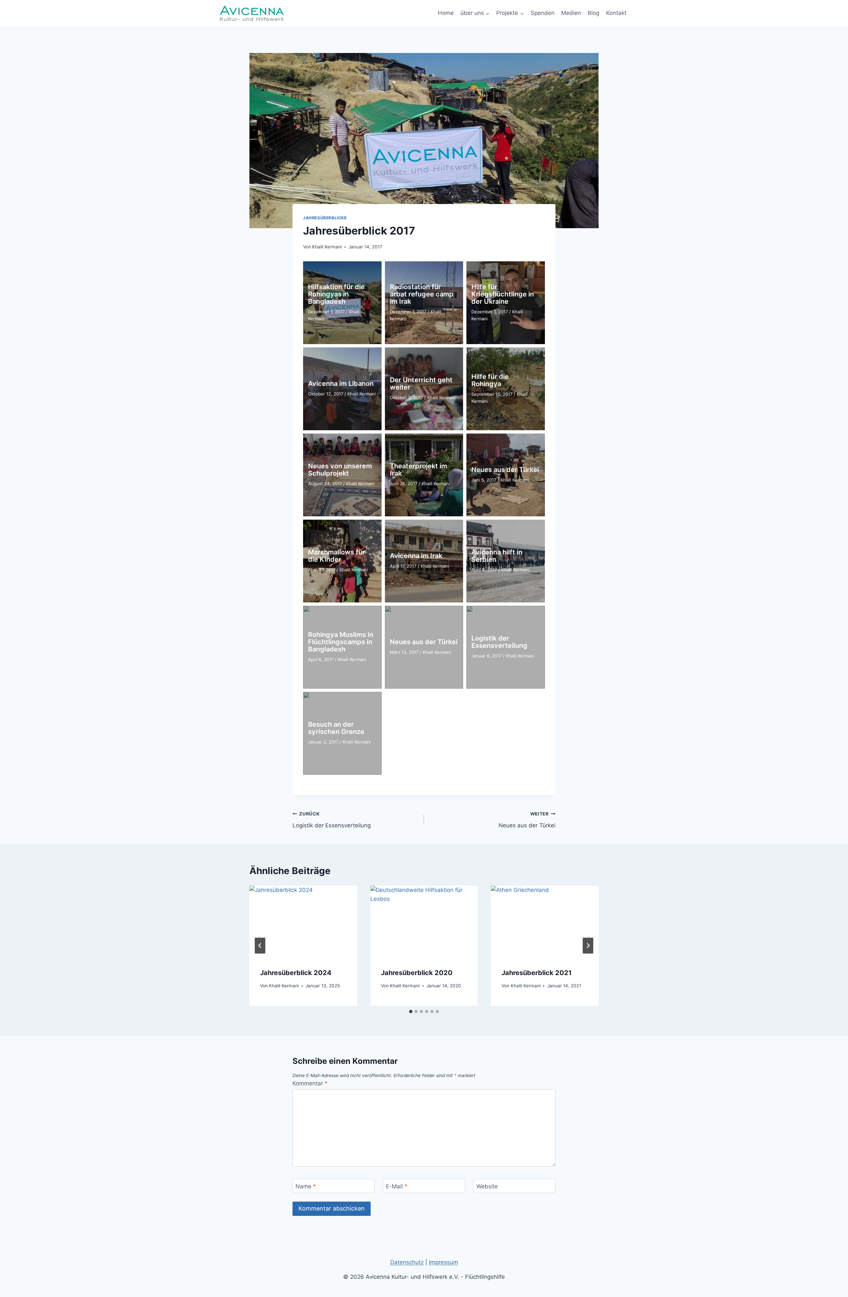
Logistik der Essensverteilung (499, 642)
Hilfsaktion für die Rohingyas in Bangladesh (336, 294)
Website (487, 1186)
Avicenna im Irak (416, 555)
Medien (571, 13)
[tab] (410, 1011)
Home (446, 13)
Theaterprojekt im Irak (418, 469)
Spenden (543, 13)
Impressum (443, 1262)
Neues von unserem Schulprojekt (340, 469)
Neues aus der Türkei (505, 469)
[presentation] (303, 921)
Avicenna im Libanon (341, 383)
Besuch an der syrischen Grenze (336, 728)
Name (305, 1186)
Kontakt (616, 13)
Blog (593, 13)
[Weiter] (588, 946)
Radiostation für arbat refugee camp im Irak (421, 294)
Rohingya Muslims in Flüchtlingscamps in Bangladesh (340, 642)
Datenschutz (407, 1262)
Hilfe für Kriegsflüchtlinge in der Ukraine (502, 294)
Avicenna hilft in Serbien (496, 555)
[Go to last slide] (260, 946)
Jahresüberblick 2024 (296, 973)
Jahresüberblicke (325, 217)
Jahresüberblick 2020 (416, 973)
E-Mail (396, 1186)
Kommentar (310, 1083)
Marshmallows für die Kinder (336, 555)
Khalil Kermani (327, 246)
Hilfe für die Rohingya (490, 380)
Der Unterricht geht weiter (421, 383)
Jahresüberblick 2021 (537, 973)
